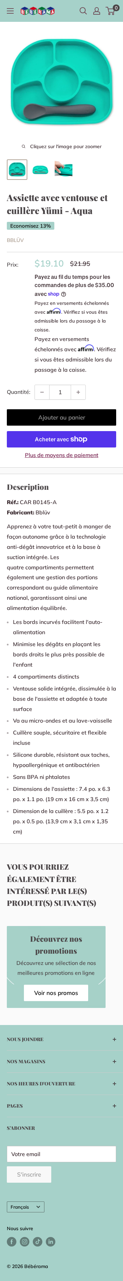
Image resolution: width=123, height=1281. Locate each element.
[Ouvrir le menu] (10, 11)
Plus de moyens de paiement (61, 455)
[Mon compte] (96, 11)
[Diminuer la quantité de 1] (42, 392)
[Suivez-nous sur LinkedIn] (50, 1242)
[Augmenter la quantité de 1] (78, 392)
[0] (110, 11)
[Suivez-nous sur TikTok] (37, 1242)
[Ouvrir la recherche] (83, 11)
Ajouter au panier (61, 417)
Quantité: (18, 391)
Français (20, 1207)
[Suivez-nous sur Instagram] (24, 1242)
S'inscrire (29, 1174)
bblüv (15, 240)
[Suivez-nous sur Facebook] (11, 1242)
